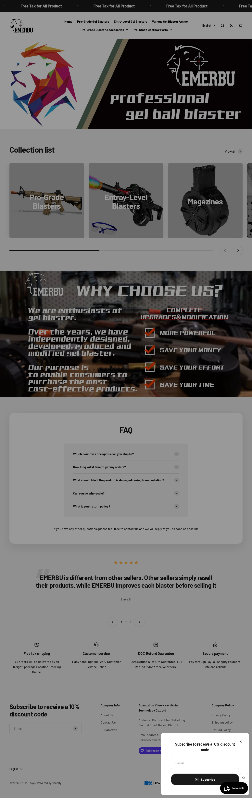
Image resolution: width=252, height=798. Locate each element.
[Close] (241, 741)
